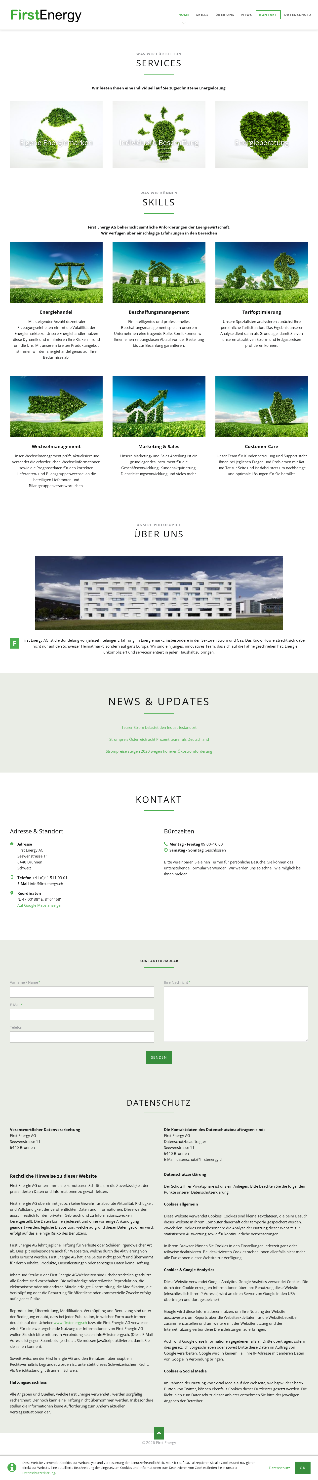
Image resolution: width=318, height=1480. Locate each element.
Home (183, 14)
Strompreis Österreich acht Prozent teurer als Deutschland (159, 739)
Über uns (224, 14)
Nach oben (159, 1433)
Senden (159, 1057)
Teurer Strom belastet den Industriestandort (159, 727)
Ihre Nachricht (177, 982)
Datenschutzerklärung (38, 1473)
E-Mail (18, 1004)
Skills (202, 14)
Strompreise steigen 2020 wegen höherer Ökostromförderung (159, 751)
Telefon (16, 1027)
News (246, 14)
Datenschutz (279, 1467)
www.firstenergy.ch (70, 1322)
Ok (303, 1467)
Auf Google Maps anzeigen (40, 905)
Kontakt (268, 14)
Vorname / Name (25, 982)
